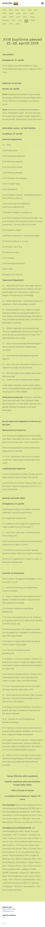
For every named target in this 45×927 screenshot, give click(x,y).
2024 (11, 24)
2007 (25, 13)
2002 (25, 17)
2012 (29, 10)
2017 (13, 20)
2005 (4, 17)
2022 (33, 20)
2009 (11, 13)
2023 (4, 24)
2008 (18, 13)
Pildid (32, 17)
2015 (10, 10)
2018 (20, 20)
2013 (23, 10)
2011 (35, 10)
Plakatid (5, 20)
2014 (17, 10)
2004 (11, 17)
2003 (18, 17)
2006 (32, 13)
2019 (26, 20)
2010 (4, 13)
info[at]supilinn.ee (8, 911)
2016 (4, 10)
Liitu (3, 917)
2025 (18, 24)
